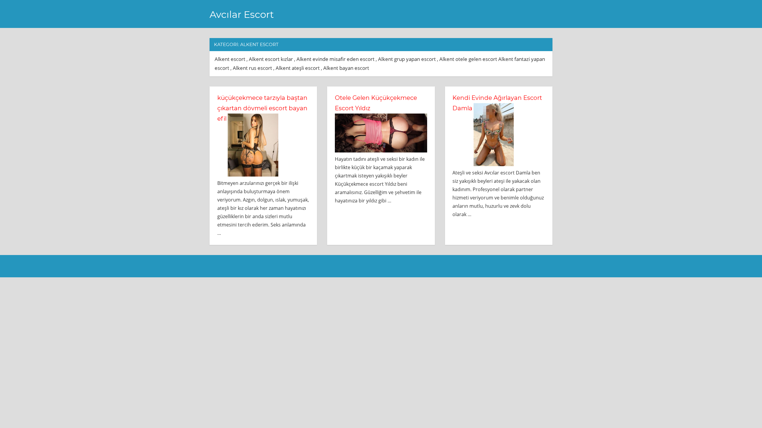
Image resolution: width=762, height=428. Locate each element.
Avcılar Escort (242, 14)
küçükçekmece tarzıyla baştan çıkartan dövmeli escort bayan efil (262, 108)
